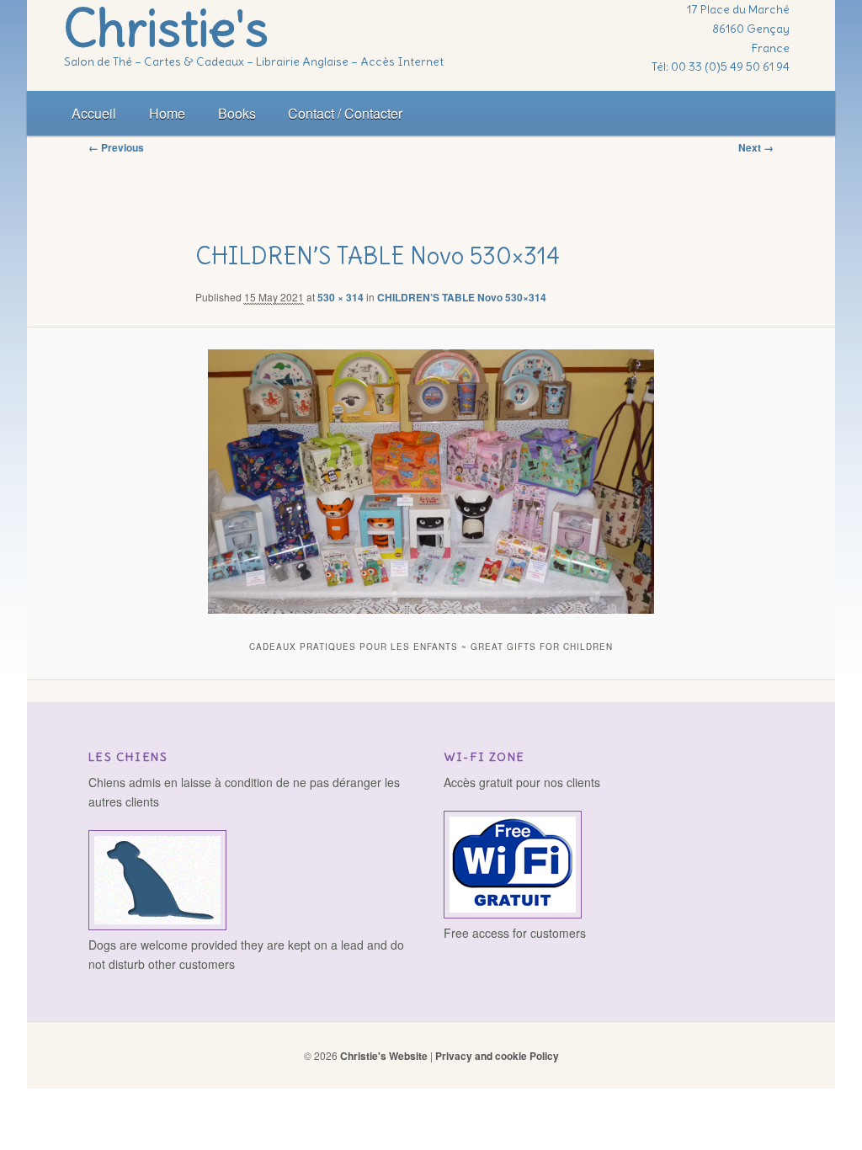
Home (167, 113)
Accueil (94, 113)
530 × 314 (340, 297)
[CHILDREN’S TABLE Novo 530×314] (431, 481)
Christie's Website (384, 1055)
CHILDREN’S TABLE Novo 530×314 (461, 297)
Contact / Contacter (345, 113)
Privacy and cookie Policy (497, 1055)
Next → (756, 147)
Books (237, 113)
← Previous (116, 147)
